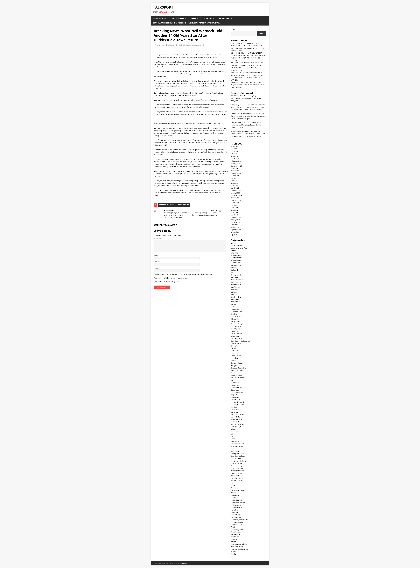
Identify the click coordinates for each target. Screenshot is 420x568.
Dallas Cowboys (236, 334)
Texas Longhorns (237, 529)
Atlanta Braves (236, 255)
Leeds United (235, 397)
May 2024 (234, 210)
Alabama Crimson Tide (239, 248)
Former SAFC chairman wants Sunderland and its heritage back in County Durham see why (246, 124)
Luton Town (235, 410)
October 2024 (235, 198)
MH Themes (183, 563)
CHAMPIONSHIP (178, 18)
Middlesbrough (236, 427)
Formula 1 (234, 358)
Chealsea (234, 314)
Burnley (233, 304)
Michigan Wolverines (238, 424)
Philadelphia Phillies (237, 468)
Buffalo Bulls (235, 302)
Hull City (233, 380)
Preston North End (237, 480)
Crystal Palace (236, 331)
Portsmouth (235, 476)
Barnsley (234, 268)
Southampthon (236, 505)
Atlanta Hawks (236, 260)
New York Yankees (237, 444)
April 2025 (234, 186)
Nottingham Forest (237, 454)
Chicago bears (236, 316)
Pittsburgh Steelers (237, 471)
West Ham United (237, 547)
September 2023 (236, 230)
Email (156, 262)
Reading (233, 488)
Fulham (233, 361)
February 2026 (236, 161)
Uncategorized (225, 18)
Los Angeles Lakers (237, 405)
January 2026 (235, 163)
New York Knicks (236, 441)
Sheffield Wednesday (238, 503)
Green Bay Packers (237, 370)
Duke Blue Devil (236, 338)
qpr (232, 483)
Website (156, 268)
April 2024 (234, 212)
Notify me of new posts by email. (168, 282)
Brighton (234, 292)
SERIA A (193, 18)
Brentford (234, 290)
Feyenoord (234, 353)
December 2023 (236, 222)
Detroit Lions (235, 336)
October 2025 (235, 171)
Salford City (235, 495)
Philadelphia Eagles (237, 466)
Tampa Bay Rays (237, 522)
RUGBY (233, 493)
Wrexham (234, 554)
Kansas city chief (236, 387)
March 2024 (235, 215)
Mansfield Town (236, 417)
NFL (232, 449)
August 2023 (235, 232)
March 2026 (235, 159)
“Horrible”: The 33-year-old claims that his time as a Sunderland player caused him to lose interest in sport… (248, 116)
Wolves (233, 551)
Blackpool (234, 277)
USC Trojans (235, 537)
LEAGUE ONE (207, 18)
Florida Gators (236, 356)
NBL (232, 436)
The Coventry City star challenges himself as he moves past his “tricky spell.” (246, 98)
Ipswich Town (235, 385)
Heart (233, 373)
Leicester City (235, 400)
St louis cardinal (236, 507)
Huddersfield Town (184, 45)
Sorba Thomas (183, 205)
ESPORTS (234, 346)
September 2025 (236, 173)
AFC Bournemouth (237, 245)
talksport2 (171, 45)
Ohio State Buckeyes (238, 456)
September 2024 (236, 200)
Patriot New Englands (238, 461)
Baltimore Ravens (237, 265)
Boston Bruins (236, 282)
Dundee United (236, 343)
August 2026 (235, 146)
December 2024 (236, 195)
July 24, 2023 (161, 45)
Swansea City (235, 515)
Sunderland (235, 512)
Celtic (232, 307)
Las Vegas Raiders (237, 392)
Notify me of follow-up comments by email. (171, 278)
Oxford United (236, 458)
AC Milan (234, 243)
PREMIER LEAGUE (159, 18)
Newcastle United (237, 446)
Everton (233, 348)
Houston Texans (236, 375)
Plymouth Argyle (236, 473)
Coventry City (235, 329)
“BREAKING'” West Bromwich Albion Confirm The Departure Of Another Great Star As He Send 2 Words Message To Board (248, 107)
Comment (157, 239)
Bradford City (235, 287)
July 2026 (234, 149)
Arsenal (233, 250)
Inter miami (235, 383)
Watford (233, 542)
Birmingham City (236, 275)
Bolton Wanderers (237, 280)
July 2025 (234, 178)
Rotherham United (237, 490)
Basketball (234, 270)
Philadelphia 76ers (237, 463)
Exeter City (234, 351)
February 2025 (236, 190)
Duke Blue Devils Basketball (240, 341)
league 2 (234, 395)
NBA (232, 434)
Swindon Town (236, 517)
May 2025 (234, 183)
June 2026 (234, 151)
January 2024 (235, 220)
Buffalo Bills (235, 299)
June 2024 (234, 207)
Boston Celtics (236, 285)
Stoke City (234, 510)
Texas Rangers (236, 532)
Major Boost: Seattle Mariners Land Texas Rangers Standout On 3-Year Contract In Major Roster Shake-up (247, 84)
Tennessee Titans (237, 525)
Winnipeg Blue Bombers (239, 549)
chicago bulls (235, 321)
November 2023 (236, 225)
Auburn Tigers (236, 263)
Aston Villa (234, 253)
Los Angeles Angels (237, 402)
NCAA (233, 439)
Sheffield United (236, 500)
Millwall (233, 429)
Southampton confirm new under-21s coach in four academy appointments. (186, 23)
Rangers (233, 485)
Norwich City (235, 451)
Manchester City (236, 412)
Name (156, 255)
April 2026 (234, 156)
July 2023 (234, 234)
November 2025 (236, 168)
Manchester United (237, 414)
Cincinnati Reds (236, 326)
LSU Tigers (234, 407)
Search (233, 30)
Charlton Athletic (236, 312)
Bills (232, 272)
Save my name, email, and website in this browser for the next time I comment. (184, 274)
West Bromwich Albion (239, 544)
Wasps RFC (235, 539)
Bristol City (234, 294)
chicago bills (235, 319)
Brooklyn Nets (236, 297)
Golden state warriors (238, 368)
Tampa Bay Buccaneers (239, 520)
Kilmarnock (235, 390)
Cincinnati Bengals (237, 324)
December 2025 (236, 166)
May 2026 (234, 154)
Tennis (233, 527)
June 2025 (234, 181)
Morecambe (235, 431)
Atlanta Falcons (236, 258)
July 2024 (234, 205)
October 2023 (235, 227)
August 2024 (235, 203)
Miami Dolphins (236, 419)
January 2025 (235, 193)
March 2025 (235, 188)
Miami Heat (235, 422)
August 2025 (235, 176)
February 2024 (236, 217)
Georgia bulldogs (237, 363)
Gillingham (234, 365)
